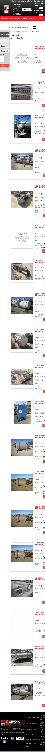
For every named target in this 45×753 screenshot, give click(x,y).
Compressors (36, 729)
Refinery (28, 724)
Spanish (28, 743)
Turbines (29, 735)
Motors (34, 735)
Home (14, 1)
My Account (22, 1)
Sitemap (28, 739)
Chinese (34, 743)
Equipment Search (23, 31)
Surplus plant (36, 717)
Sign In (29, 1)
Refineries (35, 724)
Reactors (29, 729)
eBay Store (27, 747)
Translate (26, 9)
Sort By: (20, 38)
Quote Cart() (38, 1)
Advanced (41, 27)
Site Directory (36, 739)
